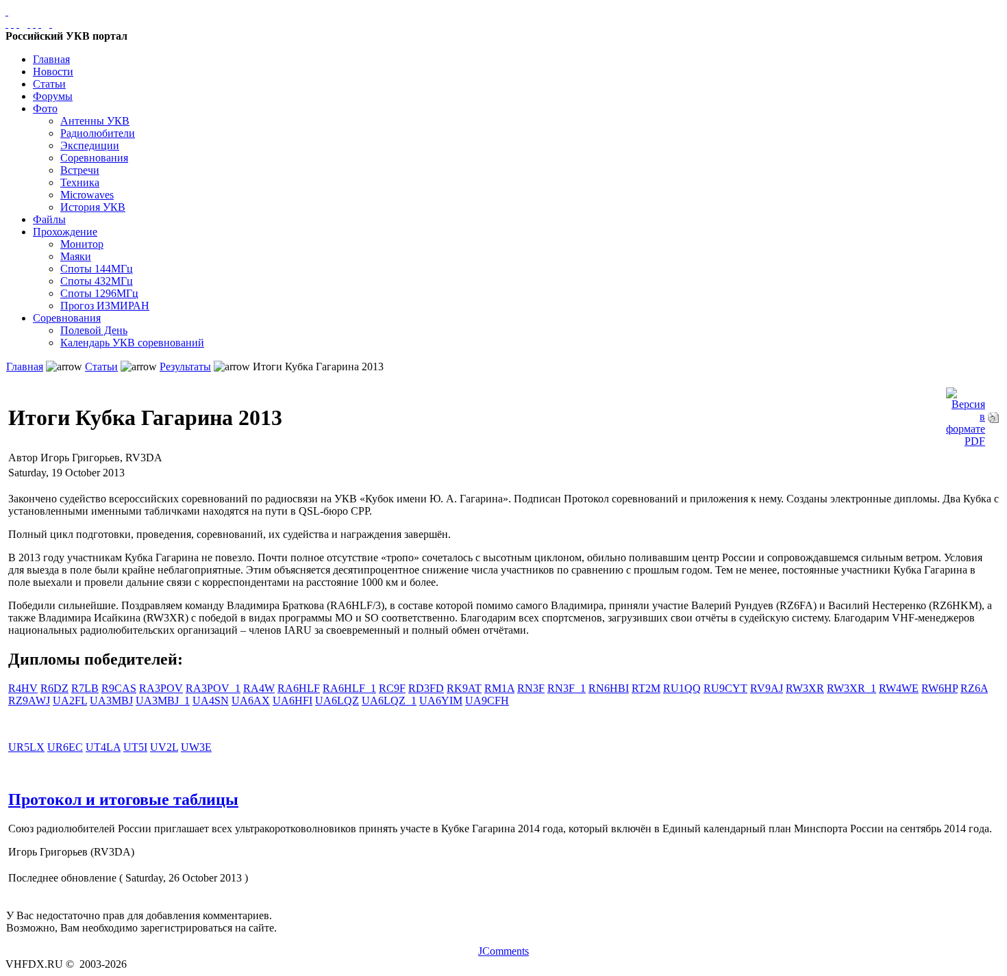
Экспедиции (89, 145)
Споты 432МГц (96, 281)
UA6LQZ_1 (389, 700)
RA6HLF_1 (349, 688)
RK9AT (464, 688)
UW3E (196, 747)
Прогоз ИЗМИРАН (104, 305)
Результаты (185, 366)
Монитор (81, 244)
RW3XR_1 (851, 688)
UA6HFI (292, 700)
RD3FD (426, 688)
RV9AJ (766, 688)
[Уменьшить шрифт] (39, 23)
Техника (79, 182)
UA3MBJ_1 (163, 700)
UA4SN (210, 700)
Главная (51, 59)
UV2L (164, 747)
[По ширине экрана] (6, 23)
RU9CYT (725, 688)
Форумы (53, 96)
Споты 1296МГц (99, 293)
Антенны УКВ (94, 121)
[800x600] (17, 23)
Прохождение (65, 231)
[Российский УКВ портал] (6, 11)
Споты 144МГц (96, 268)
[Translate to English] (50, 23)
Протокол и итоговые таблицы (123, 799)
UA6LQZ (337, 700)
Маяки (75, 256)
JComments (503, 951)
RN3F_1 (566, 688)
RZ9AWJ (29, 700)
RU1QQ (682, 688)
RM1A (499, 688)
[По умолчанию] (34, 23)
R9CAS (118, 688)
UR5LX (26, 747)
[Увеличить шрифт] (28, 23)
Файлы (49, 219)
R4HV (23, 688)
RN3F (531, 688)
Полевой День (93, 330)
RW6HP (939, 688)
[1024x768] (12, 23)
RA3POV (161, 688)
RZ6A (974, 688)
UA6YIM (440, 700)
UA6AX (251, 700)
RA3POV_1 (213, 688)
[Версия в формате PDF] (965, 414)
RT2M (646, 688)
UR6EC (65, 747)
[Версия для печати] (993, 414)
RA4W (259, 688)
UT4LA (103, 747)
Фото (45, 108)
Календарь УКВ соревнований (132, 342)
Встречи (79, 170)
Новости (53, 71)
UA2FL (70, 700)
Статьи (49, 84)
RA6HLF (298, 688)
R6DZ (54, 688)
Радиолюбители (97, 133)
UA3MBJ (111, 700)
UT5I (135, 747)
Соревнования (94, 158)
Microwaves (87, 195)
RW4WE (899, 688)
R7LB (85, 688)
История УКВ (92, 207)
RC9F (392, 688)
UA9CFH (487, 700)
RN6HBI (608, 688)
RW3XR (805, 688)
